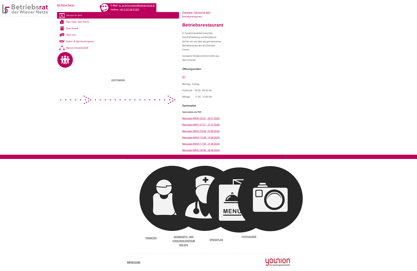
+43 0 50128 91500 (129, 9)
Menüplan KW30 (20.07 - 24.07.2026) (201, 118)
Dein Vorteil (72, 28)
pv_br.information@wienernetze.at (137, 5)
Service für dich (202, 12)
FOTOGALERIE (249, 237)
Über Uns (71, 35)
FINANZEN (151, 238)
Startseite (187, 12)
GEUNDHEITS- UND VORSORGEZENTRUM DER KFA (183, 241)
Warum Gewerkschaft (77, 48)
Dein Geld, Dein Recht (77, 21)
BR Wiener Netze (65, 5)
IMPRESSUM (134, 262)
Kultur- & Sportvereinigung (79, 41)
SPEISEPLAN (216, 240)
